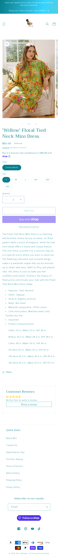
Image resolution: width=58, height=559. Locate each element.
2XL (49, 180)
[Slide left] (22, 124)
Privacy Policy (13, 487)
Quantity (6, 193)
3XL (9, 187)
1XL (37, 180)
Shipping (5, 148)
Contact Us (11, 445)
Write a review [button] (29, 404)
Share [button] (9, 372)
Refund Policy (13, 473)
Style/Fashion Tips (15, 452)
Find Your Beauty (14, 459)
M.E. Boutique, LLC (24, 553)
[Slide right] (35, 124)
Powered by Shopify (40, 553)
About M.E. (11, 438)
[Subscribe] (46, 507)
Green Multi (13, 168)
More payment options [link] (29, 227)
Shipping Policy (14, 480)
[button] (3, 24)
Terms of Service (14, 466)
